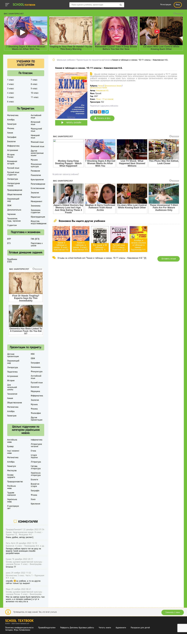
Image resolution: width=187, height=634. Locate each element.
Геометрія (11, 466)
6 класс (10, 102)
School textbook (19, 621)
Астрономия (12, 150)
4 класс (10, 93)
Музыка (34, 160)
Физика (10, 128)
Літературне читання (36, 445)
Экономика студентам (35, 211)
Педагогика (12, 372)
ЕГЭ (8, 243)
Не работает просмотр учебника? (65, 174)
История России (11, 156)
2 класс (10, 84)
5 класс (10, 97)
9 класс (34, 89)
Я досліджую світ (13, 507)
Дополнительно (14, 210)
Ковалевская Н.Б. (102, 91)
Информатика (13, 146)
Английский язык (36, 116)
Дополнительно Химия (112, 86)
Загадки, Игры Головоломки (17, 630)
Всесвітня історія (35, 485)
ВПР (9, 239)
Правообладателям (46, 628)
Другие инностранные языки (37, 153)
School (24, 5)
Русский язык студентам (13, 173)
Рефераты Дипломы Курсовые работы (77, 628)
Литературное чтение (13, 184)
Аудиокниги (121, 628)
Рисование (35, 171)
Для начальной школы (12, 387)
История (11, 381)
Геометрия (11, 124)
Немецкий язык (35, 136)
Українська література (36, 474)
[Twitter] (107, 112)
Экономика (35, 206)
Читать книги (105, 628)
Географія (35, 491)
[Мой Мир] (103, 112)
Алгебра (11, 120)
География (11, 137)
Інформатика (36, 440)
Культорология (37, 180)
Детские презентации (13, 355)
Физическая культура (36, 165)
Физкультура (36, 372)
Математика (12, 115)
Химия (100, 86)
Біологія (34, 480)
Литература (12, 179)
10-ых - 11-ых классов (79, 78)
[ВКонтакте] (91, 112)
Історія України (34, 456)
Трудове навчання (11, 494)
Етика (33, 451)
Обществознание (14, 194)
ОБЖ (9, 206)
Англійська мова (12, 441)
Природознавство (15, 482)
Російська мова (11, 487)
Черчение (11, 214)
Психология (36, 175)
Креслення (35, 504)
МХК (32, 354)
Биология (11, 142)
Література (36, 462)
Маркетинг (35, 197)
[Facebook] (95, 112)
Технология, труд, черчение (14, 220)
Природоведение (14, 190)
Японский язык (37, 146)
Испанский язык (35, 123)
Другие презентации (36, 419)
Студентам (12, 225)
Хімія (33, 499)
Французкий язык (36, 130)
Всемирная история (12, 162)
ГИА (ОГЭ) (35, 239)
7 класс (34, 80)
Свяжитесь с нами (173, 612)
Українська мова (12, 500)
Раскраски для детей (140, 628)
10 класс (34, 93)
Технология (12, 394)
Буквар (10, 446)
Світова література (36, 467)
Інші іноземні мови (13, 452)
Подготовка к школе (37, 244)
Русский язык (13, 168)
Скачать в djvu (103, 118)
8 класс (34, 84)
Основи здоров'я (11, 476)
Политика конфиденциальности (19, 628)
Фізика (34, 495)
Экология (35, 193)
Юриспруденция (38, 217)
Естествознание (38, 188)
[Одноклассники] (99, 112)
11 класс (34, 97)
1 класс (10, 80)
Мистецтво (12, 471)
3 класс (10, 89)
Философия (36, 413)
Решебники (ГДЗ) (12, 260)
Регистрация (165, 5)
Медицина (35, 391)
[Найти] (121, 5)
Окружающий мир (13, 200)
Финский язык (37, 142)
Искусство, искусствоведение (38, 222)
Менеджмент (36, 201)
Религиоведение (38, 184)
